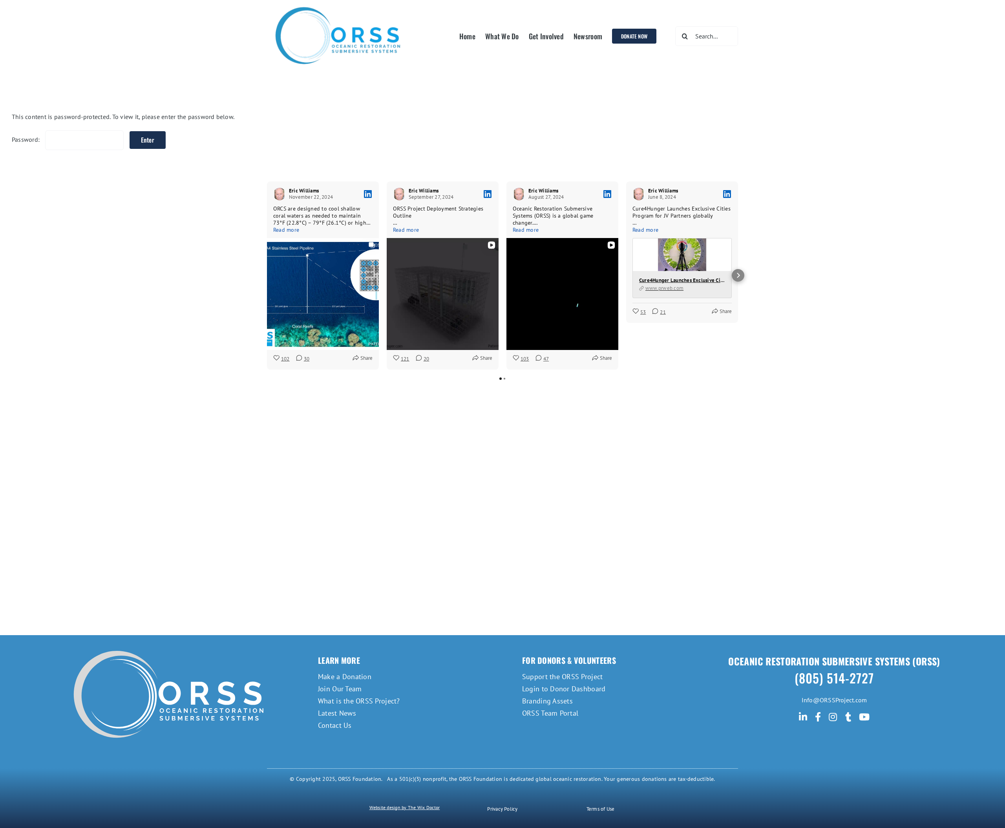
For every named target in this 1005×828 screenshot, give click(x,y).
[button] (267, 275)
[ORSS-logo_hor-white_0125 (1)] (171, 643)
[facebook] (818, 717)
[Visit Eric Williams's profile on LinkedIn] (279, 194)
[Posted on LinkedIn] (368, 194)
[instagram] (833, 717)
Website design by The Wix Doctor (404, 807)
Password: (26, 139)
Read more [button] (286, 229)
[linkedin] (803, 717)
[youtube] (864, 717)
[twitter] (848, 717)
